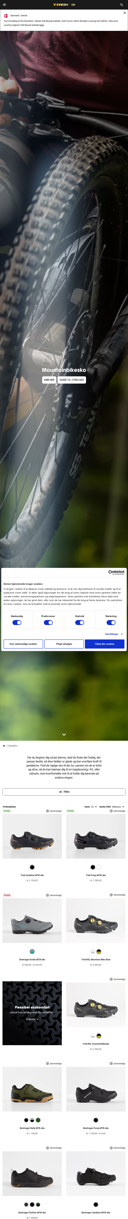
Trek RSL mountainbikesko (96, 1044)
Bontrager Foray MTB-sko (96, 1128)
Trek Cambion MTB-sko (32, 875)
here (42, 25)
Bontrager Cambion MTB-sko (95, 1212)
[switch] (48, 622)
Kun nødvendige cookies (23, 644)
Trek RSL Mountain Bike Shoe (96, 959)
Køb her (49, 379)
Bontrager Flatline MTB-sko (32, 1212)
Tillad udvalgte (64, 644)
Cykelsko (12, 745)
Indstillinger (111, 634)
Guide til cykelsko (72, 379)
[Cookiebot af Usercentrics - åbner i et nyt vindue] (110, 572)
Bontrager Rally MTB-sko (32, 1128)
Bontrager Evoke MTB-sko (32, 959)
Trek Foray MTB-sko (96, 875)
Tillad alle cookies (105, 644)
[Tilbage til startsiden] (3, 745)
